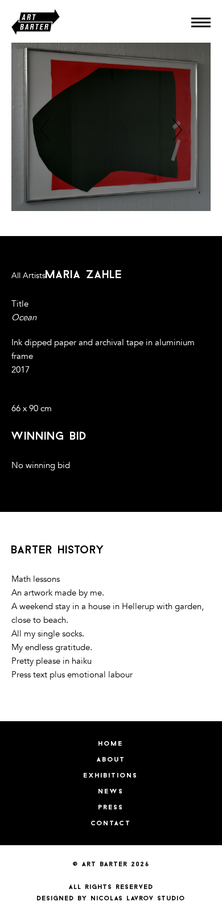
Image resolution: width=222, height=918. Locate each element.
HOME (111, 744)
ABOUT (111, 759)
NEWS (111, 791)
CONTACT (111, 823)
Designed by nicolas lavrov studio (111, 898)
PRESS (111, 807)
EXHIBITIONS (111, 775)
